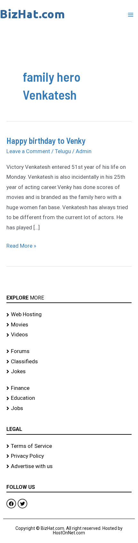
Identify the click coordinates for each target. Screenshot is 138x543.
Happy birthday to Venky (46, 140)
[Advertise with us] (69, 466)
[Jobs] (69, 408)
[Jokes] (69, 371)
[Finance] (69, 388)
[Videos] (69, 335)
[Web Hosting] (69, 314)
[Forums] (69, 351)
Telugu (63, 151)
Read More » (21, 245)
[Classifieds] (69, 362)
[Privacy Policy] (69, 456)
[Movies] (69, 325)
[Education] (69, 398)
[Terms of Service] (69, 446)
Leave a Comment (28, 151)
